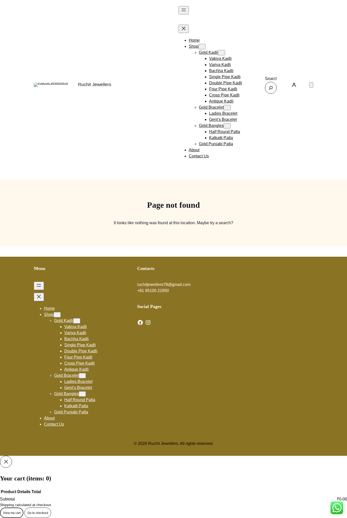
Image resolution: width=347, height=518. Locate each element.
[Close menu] (184, 29)
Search (271, 78)
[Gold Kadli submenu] (221, 52)
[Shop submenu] (202, 46)
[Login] (294, 85)
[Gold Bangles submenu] (227, 125)
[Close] (6, 462)
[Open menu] (184, 10)
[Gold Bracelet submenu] (227, 107)
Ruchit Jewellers (94, 84)
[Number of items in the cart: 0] (311, 85)
